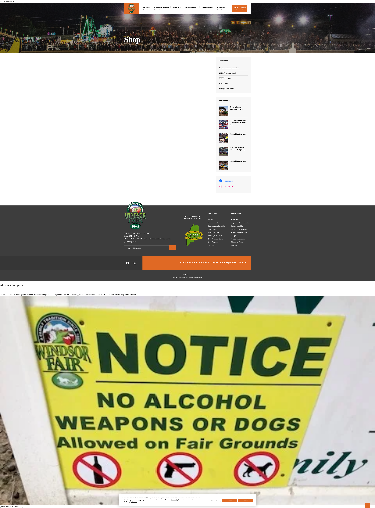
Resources (207, 8)
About (146, 8)
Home (126, 32)
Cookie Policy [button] (174, 500)
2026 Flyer (223, 83)
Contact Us (235, 220)
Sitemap (234, 245)
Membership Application (240, 229)
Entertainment (161, 8)
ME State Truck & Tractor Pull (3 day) (237, 149)
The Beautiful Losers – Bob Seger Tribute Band (238, 123)
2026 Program (225, 78)
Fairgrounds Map (226, 88)
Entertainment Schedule (229, 68)
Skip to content (6, 2)
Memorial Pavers (237, 242)
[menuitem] (147, 8)
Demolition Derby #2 (238, 161)
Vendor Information (238, 239)
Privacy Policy (187, 274)
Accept (246, 500)
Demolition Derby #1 (238, 134)
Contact (221, 8)
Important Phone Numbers (240, 223)
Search (173, 248)
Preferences (213, 500)
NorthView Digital (198, 277)
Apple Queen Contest (215, 236)
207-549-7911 (134, 236)
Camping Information (239, 232)
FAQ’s (233, 236)
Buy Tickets (240, 8)
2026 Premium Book (227, 73)
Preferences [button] (134, 502)
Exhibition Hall (213, 232)
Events (175, 8)
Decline (230, 500)
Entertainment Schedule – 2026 (236, 108)
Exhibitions (190, 8)
